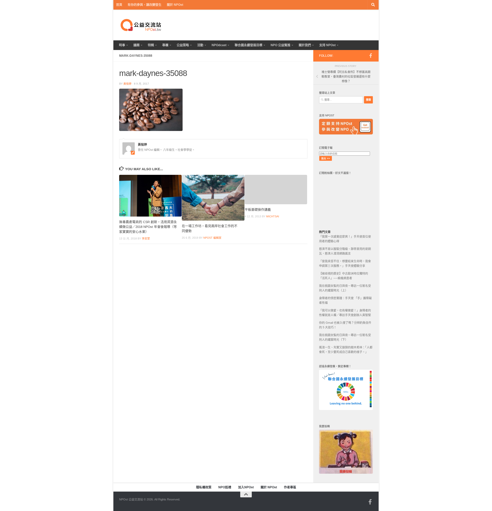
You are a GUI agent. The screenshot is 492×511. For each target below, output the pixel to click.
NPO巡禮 (224, 487)
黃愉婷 (127, 83)
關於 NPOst (175, 4)
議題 (136, 45)
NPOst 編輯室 (212, 237)
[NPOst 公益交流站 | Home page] (141, 25)
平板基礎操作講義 (258, 210)
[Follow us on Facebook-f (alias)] (370, 55)
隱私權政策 (203, 487)
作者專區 (290, 487)
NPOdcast (219, 45)
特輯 (151, 45)
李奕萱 (146, 238)
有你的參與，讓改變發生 (144, 4)
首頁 (119, 4)
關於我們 (305, 45)
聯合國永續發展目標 (248, 45)
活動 (200, 45)
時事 (122, 45)
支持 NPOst (327, 45)
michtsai (272, 216)
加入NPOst (246, 487)
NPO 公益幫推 (280, 45)
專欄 (165, 45)
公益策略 (183, 45)
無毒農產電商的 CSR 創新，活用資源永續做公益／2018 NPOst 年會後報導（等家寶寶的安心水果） (148, 227)
